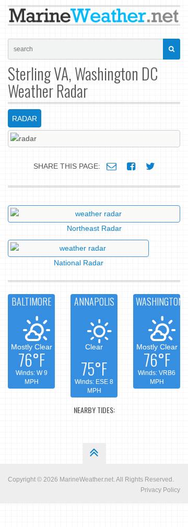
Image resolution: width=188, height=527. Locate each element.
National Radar (78, 263)
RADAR (24, 118)
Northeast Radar (94, 228)
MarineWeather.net (86, 479)
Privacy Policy (160, 490)
